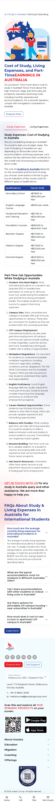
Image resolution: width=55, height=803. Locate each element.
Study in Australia (17, 14)
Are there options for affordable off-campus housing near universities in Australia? (26, 606)
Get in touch (48, 800)
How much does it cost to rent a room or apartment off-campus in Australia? (25, 619)
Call (20, 800)
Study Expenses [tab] (16, 126)
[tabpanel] (27, 303)
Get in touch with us (21, 483)
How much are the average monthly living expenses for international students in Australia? (23, 532)
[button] (27, 739)
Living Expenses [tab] (39, 126)
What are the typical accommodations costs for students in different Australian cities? (26, 576)
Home (7, 800)
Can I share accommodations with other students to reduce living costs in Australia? (25, 592)
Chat (34, 800)
